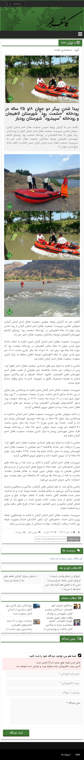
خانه (77, 754)
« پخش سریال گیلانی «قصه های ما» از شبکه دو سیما (20, 578)
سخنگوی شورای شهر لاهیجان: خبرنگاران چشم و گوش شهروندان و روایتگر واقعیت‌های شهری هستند (58, 611)
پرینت (19, 532)
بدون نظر (33, 532)
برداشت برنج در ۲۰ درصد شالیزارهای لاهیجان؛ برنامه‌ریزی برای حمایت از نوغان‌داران (19, 627)
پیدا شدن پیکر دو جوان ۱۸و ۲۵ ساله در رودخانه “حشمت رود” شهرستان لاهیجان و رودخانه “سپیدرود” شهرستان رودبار (42, 113)
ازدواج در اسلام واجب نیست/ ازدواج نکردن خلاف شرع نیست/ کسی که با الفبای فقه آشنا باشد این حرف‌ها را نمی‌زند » (62, 582)
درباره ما (66, 754)
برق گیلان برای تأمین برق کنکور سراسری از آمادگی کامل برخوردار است (19, 609)
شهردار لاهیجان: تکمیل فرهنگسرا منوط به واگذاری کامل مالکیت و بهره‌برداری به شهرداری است (58, 627)
